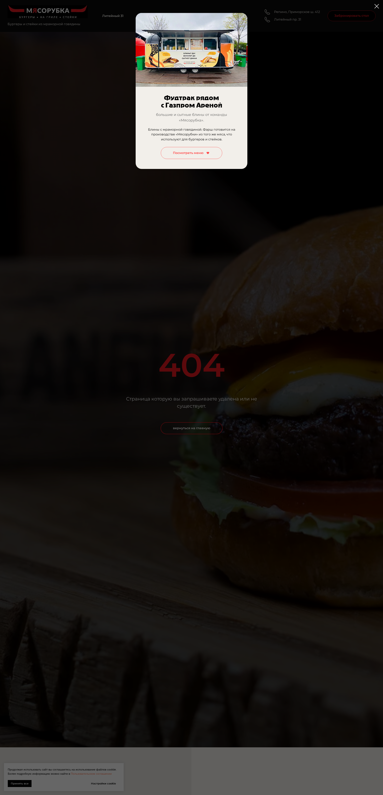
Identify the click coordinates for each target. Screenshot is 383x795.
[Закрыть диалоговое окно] (376, 6)
